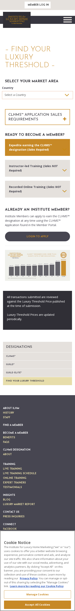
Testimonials (12, 487)
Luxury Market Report (19, 504)
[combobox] (37, 95)
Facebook (10, 529)
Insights (9, 495)
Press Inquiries (13, 517)
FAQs (6, 442)
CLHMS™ (11, 356)
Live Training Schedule (19, 473)
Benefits (9, 437)
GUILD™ (10, 364)
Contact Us (11, 512)
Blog (6, 500)
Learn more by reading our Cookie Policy (37, 586)
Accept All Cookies (37, 604)
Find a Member (13, 425)
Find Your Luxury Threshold (25, 381)
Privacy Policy (29, 578)
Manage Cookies (37, 594)
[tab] (37, 147)
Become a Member (15, 433)
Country (7, 88)
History (8, 413)
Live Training (12, 469)
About (7, 454)
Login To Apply (37, 236)
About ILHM (11, 408)
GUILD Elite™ (14, 373)
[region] (37, 571)
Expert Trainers (14, 483)
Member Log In (38, 5)
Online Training (14, 478)
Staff (6, 417)
